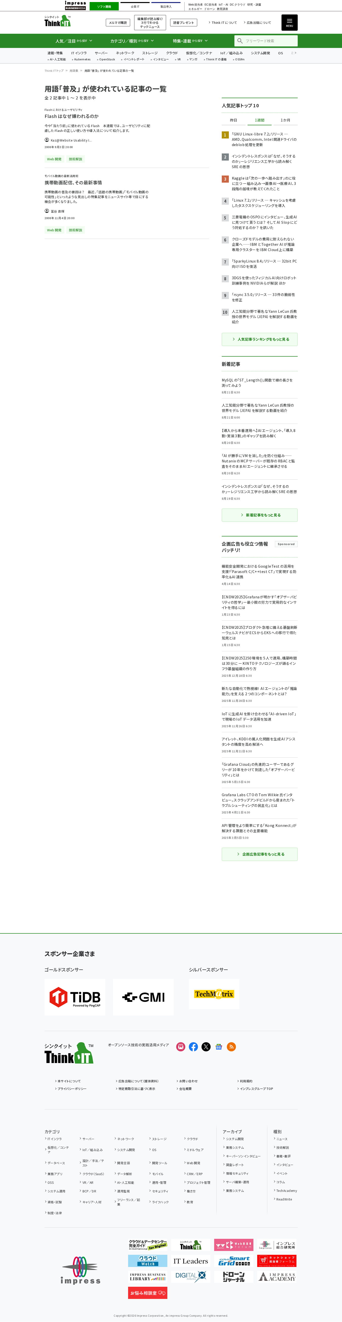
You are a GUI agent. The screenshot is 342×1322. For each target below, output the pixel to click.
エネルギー (195, 9)
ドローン (209, 9)
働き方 (191, 1191)
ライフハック (160, 1202)
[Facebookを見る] (193, 1046)
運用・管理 (159, 1182)
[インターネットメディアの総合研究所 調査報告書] (276, 1247)
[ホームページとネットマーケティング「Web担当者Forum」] (233, 1247)
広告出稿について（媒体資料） (138, 1081)
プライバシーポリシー (72, 1088)
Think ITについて (224, 22)
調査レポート (235, 1164)
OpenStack (107, 59)
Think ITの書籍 (216, 59)
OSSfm (240, 59)
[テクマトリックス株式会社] (214, 994)
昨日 (233, 120)
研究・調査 (254, 4)
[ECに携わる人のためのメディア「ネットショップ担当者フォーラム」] (276, 1263)
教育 (190, 1202)
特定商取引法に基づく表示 (136, 1088)
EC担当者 (211, 4)
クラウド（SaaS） (93, 1174)
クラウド (172, 52)
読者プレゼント (183, 22)
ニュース (282, 1139)
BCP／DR (89, 1191)
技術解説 (282, 1147)
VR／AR (88, 1182)
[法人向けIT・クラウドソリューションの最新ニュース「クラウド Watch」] (147, 1263)
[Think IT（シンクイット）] (69, 1059)
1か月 (285, 120)
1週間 (260, 120)
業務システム (235, 1147)
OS (280, 52)
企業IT (135, 6)
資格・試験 (55, 1202)
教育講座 (222, 9)
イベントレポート (134, 59)
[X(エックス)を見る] (206, 1046)
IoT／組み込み (231, 52)
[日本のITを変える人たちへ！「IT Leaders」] (190, 1263)
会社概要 (185, 1088)
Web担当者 (195, 4)
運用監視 (123, 1191)
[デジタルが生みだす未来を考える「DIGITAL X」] (190, 1279)
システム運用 (57, 1191)
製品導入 (166, 6)
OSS (51, 1182)
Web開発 (193, 1163)
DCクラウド (237, 4)
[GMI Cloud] (143, 997)
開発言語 (123, 1163)
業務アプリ (55, 1174)
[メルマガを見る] (180, 1046)
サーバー (101, 52)
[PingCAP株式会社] (75, 997)
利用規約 (246, 1081)
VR (179, 59)
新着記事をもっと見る (263, 514)
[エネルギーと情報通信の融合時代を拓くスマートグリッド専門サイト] (233, 1263)
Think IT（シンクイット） (69, 20)
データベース (56, 1163)
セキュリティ (160, 1191)
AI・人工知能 (58, 59)
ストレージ (150, 52)
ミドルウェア (195, 1149)
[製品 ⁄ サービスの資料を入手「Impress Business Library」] (147, 1279)
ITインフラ (79, 52)
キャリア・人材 (92, 1202)
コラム (280, 1182)
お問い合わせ (188, 1081)
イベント (282, 1173)
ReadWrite (284, 1199)
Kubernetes (82, 59)
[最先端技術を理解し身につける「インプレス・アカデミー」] (276, 1279)
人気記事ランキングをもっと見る (263, 339)
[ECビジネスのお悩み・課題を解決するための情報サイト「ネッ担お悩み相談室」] (147, 1295)
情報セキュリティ (237, 1173)
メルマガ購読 (118, 22)
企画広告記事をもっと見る (264, 854)
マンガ (193, 59)
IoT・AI (223, 4)
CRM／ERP (195, 1174)
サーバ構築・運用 (237, 1182)
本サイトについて (69, 1081)
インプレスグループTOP (256, 1088)
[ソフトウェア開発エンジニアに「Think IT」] (190, 1247)
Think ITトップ (54, 70)
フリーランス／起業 (128, 1201)
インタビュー (161, 59)
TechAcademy (286, 1190)
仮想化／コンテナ (199, 52)
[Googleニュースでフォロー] (218, 1046)
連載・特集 (55, 52)
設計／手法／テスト (93, 1162)
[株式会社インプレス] (80, 1271)
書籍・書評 (283, 1156)
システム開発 (260, 52)
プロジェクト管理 (198, 1182)
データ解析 (124, 1174)
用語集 (74, 70)
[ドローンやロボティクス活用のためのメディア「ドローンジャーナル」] (233, 1279)
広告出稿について (259, 22)
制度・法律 (55, 1213)
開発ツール (159, 1163)
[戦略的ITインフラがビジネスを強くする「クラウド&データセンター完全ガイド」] (147, 1247)
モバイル (158, 1174)
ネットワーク (125, 52)
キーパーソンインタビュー (243, 1156)
